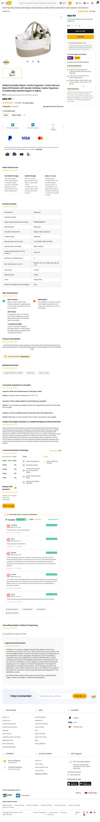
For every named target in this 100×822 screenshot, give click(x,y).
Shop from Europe (8, 807)
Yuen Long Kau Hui (41, 767)
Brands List (39, 720)
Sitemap (5, 730)
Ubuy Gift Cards (40, 737)
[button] (78, 3)
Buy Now (39, 149)
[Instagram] (87, 813)
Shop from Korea (46, 805)
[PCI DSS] (7, 795)
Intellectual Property (9, 727)
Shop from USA (7, 805)
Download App (40, 717)
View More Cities (41, 774)
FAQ (36, 730)
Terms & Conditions (39, 812)
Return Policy (39, 727)
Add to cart (80, 31)
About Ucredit (40, 734)
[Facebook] (84, 813)
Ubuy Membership (8, 747)
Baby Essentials (16, 8)
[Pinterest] (84, 815)
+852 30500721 (75, 775)
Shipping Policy (7, 740)
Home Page (6, 8)
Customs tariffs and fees (11, 737)
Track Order (6, 734)
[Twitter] (94, 813)
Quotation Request (9, 724)
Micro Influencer (8, 744)
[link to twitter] (38, 62)
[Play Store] (85, 784)
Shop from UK (19, 805)
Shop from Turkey (74, 805)
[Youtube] (91, 813)
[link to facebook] (33, 62)
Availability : (6, 106)
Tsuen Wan (39, 764)
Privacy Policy (53, 812)
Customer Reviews (41, 724)
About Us (5, 717)
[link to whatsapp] (27, 62)
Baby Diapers (26, 8)
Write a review (9, 506)
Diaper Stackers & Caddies (13, 373)
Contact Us (6, 720)
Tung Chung (39, 771)
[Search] (70, 3)
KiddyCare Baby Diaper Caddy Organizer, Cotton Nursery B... (69, 8)
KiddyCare (6, 11)
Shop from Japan (32, 805)
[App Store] (73, 784)
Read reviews (53, 519)
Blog (36, 740)
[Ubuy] (9, 3)
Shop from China (60, 805)
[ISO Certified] (21, 795)
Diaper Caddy (44, 373)
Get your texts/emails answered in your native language (81, 766)
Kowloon (38, 761)
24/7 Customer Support (81, 761)
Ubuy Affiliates (40, 744)
